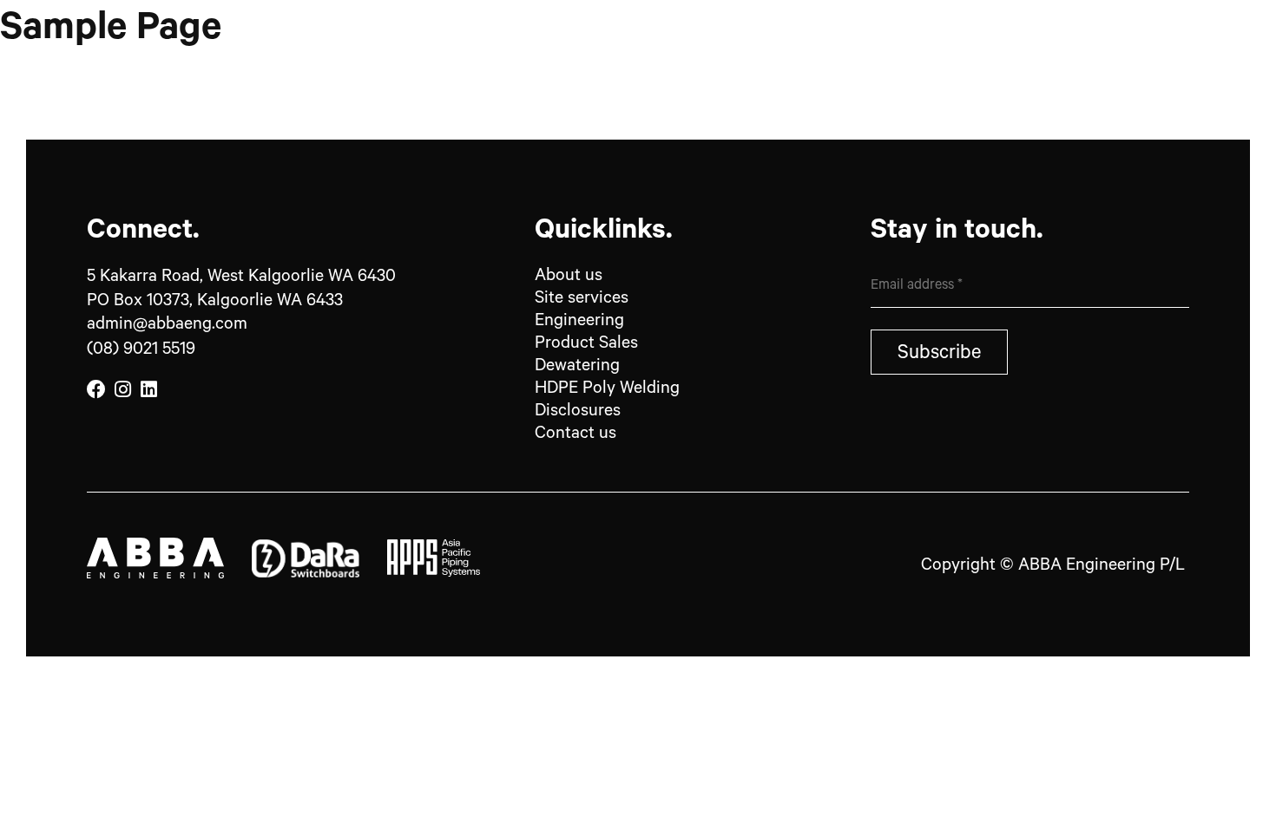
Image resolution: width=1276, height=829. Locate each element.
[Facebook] (96, 390)
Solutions (704, 78)
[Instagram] (122, 390)
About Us (569, 78)
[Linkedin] (148, 390)
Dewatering (577, 367)
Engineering (581, 322)
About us (568, 277)
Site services (581, 300)
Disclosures (578, 412)
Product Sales (862, 78)
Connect (1135, 78)
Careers (1012, 78)
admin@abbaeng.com (167, 326)
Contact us (575, 435)
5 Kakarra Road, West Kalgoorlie (241, 278)
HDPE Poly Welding (607, 390)
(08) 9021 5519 (141, 351)
